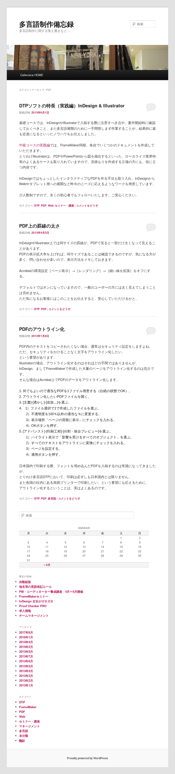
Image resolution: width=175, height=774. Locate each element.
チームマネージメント (34, 615)
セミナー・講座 (64, 205)
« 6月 (47, 565)
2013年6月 (26, 661)
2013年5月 (26, 666)
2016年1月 (26, 637)
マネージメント (29, 726)
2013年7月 (26, 656)
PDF (43, 205)
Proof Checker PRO (32, 606)
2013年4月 (26, 671)
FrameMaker (27, 707)
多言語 (52, 498)
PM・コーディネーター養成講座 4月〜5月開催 (51, 591)
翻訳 (22, 740)
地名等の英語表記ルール (35, 586)
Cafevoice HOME (31, 75)
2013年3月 (26, 675)
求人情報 (25, 610)
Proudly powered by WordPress (87, 758)
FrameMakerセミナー (33, 596)
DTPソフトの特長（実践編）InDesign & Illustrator (72, 105)
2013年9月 (26, 651)
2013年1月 (26, 685)
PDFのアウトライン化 (41, 329)
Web (51, 205)
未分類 (23, 735)
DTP (37, 205)
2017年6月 (26, 632)
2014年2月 (26, 647)
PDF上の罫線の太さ (39, 225)
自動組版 (25, 582)
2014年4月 (26, 642)
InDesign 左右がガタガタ (36, 601)
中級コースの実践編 (34, 144)
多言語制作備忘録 (46, 24)
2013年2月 (26, 680)
